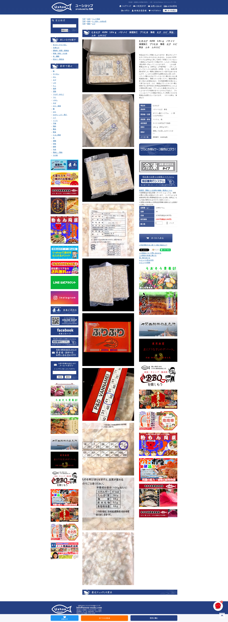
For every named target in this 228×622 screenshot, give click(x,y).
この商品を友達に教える (147, 255)
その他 (55, 155)
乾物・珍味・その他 (60, 53)
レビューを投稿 (144, 262)
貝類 (54, 91)
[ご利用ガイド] (139, 6)
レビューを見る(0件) (146, 260)
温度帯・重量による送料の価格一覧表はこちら (155, 190)
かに (54, 77)
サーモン (56, 74)
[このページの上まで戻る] (222, 616)
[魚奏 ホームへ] (62, 13)
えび (54, 80)
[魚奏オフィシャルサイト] (64, 313)
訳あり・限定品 (58, 59)
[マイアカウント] (155, 11)
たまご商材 (57, 135)
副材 (54, 147)
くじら (55, 120)
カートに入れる (104, 618)
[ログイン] (125, 11)
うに (54, 97)
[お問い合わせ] (155, 6)
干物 (54, 123)
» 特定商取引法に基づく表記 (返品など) (153, 245)
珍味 (54, 144)
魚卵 (54, 88)
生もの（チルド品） (60, 45)
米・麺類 (56, 56)
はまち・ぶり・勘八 (60, 115)
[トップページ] (125, 6)
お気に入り (64, 619)
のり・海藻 (57, 106)
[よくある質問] (170, 6)
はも (54, 112)
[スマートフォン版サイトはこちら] (64, 324)
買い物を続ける (144, 258)
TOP (84, 19)
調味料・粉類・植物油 (61, 50)
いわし (55, 100)
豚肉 (54, 129)
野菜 (54, 132)
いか (54, 83)
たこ (54, 86)
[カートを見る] (170, 11)
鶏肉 (54, 126)
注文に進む (154, 618)
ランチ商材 (96, 19)
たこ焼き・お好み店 (99, 21)
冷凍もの (56, 48)
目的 (88, 19)
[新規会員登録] (139, 11)
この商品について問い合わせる (150, 253)
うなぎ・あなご (58, 94)
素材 (88, 24)
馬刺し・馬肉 (57, 152)
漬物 (54, 141)
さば (54, 103)
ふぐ (54, 117)
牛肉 (54, 149)
